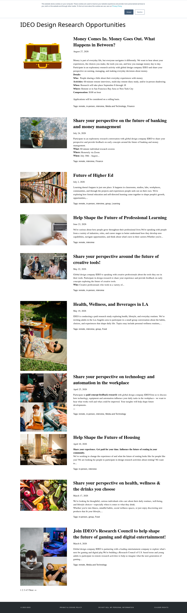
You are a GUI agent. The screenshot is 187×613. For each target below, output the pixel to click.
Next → (32, 589)
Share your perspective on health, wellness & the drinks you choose (116, 485)
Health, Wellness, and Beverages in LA (110, 304)
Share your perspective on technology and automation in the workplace (114, 379)
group (108, 204)
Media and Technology (115, 106)
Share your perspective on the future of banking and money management (120, 123)
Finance (131, 106)
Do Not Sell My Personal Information (116, 607)
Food (104, 329)
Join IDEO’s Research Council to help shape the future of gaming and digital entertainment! (119, 533)
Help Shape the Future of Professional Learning (120, 217)
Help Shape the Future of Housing (106, 437)
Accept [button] (129, 12)
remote (82, 106)
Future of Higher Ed (93, 175)
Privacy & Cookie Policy (71, 607)
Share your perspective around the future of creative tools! (116, 259)
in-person (90, 106)
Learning (116, 204)
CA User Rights (161, 607)
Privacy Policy (117, 6)
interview (100, 106)
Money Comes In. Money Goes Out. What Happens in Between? (114, 41)
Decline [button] (139, 12)
